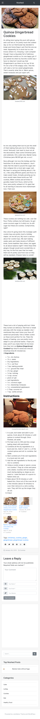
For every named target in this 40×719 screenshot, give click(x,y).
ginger (24, 538)
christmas (11, 538)
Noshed (20, 3)
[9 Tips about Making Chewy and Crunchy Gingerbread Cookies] (10, 501)
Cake (5, 684)
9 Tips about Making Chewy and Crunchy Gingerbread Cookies (10, 507)
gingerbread (7, 540)
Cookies (22, 550)
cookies (19, 538)
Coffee (5, 689)
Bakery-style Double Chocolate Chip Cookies (9, 526)
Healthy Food (7, 702)
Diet (4, 698)
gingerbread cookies (20, 540)
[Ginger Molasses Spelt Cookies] (26, 501)
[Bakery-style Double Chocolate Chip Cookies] (10, 520)
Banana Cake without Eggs (21, 669)
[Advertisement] (20, 124)
